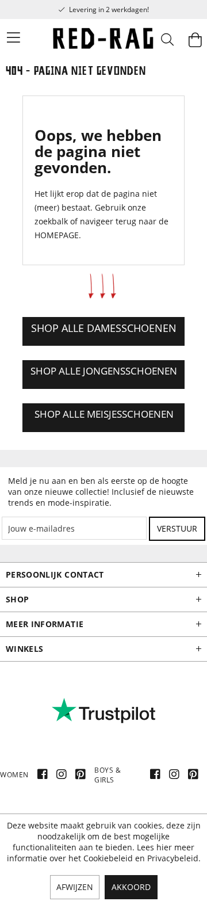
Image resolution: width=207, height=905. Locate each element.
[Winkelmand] (194, 40)
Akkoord (131, 886)
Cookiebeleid (108, 858)
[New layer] (103, 331)
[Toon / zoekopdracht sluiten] (166, 40)
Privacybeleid (172, 858)
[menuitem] (6, 37)
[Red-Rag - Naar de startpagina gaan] (103, 40)
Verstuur (177, 528)
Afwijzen (74, 886)
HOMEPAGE (56, 235)
